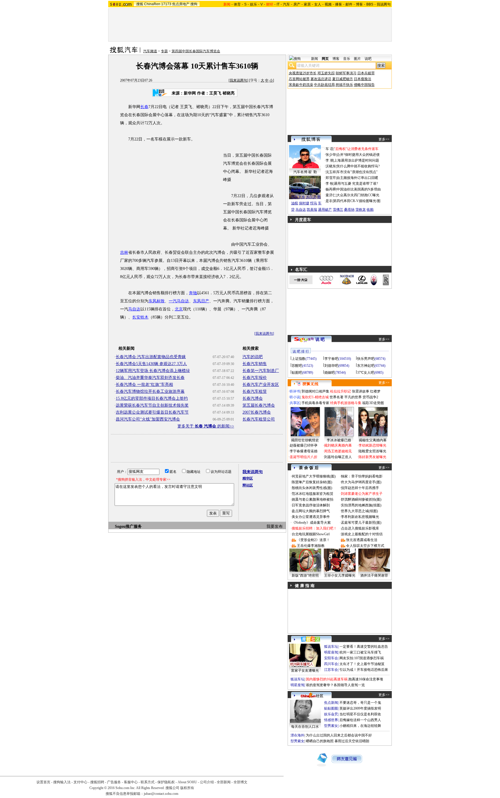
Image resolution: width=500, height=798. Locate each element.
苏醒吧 (297, 366)
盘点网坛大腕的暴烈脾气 (311, 511)
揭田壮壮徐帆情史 (305, 440)
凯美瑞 (312, 210)
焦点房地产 (181, 4)
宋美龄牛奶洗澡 (301, 85)
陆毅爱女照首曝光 (372, 451)
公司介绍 (207, 782)
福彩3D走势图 (373, 403)
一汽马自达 (179, 301)
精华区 (247, 478)
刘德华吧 (331, 366)
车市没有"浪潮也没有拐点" (357, 172)
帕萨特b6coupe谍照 (305, 185)
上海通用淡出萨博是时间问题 (356, 160)
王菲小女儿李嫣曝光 (339, 575)
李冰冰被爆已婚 (339, 440)
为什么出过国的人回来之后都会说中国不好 (339, 735)
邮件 (348, 4)
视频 (328, 4)
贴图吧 (297, 373)
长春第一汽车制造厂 (260, 371)
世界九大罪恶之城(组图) (359, 511)
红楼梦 (375, 391)
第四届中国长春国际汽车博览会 (196, 51)
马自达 (134, 309)
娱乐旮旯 (331, 714)
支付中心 (80, 782)
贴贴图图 (331, 708)
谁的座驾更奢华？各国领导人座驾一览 (335, 685)
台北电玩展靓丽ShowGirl (311, 534)
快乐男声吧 (365, 359)
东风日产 (201, 301)
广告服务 (114, 782)
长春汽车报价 (254, 377)
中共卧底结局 (324, 85)
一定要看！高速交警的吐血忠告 (363, 647)
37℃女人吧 (365, 373)
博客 (359, 4)
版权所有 (187, 788)
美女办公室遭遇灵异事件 (311, 517)
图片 (357, 59)
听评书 (295, 391)
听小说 (295, 397)
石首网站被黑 (299, 79)
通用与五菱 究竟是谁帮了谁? (356, 184)
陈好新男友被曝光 (372, 457)
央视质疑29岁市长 (303, 73)
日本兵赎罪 (366, 73)
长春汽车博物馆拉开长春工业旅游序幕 (150, 391)
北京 (179, 309)
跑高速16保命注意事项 (365, 679)
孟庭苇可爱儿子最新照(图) (361, 523)
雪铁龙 (360, 210)
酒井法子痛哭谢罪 (374, 575)
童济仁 (331, 195)
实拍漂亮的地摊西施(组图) (361, 505)
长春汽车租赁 (254, 391)
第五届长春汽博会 (258, 405)
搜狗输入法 (62, 782)
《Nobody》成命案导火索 (311, 523)
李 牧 (329, 184)
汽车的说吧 (252, 357)
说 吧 (320, 339)
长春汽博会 (252, 398)
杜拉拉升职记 (340, 391)
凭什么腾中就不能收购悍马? (358, 166)
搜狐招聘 (97, 782)
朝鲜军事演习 (346, 73)
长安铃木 (140, 317)
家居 (307, 4)
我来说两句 (238, 80)
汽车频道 (150, 51)
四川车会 (331, 664)
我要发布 (274, 526)
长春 (144, 107)
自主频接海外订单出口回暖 (357, 178)
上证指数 (299, 359)
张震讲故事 (360, 391)
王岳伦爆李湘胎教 (311, 546)
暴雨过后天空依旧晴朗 (351, 741)
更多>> (383, 139)
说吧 (368, 59)
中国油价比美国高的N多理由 (359, 189)
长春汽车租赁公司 (258, 419)
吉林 (124, 252)
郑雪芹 (331, 178)
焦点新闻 (331, 703)
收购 (370, 210)
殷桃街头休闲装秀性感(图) (312, 488)
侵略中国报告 (364, 85)
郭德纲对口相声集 (315, 391)
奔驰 (193, 293)
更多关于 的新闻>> (205, 426)
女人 (317, 4)
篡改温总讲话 (320, 79)
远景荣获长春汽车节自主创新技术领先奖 (152, 405)
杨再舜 (331, 189)
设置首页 (43, 782)
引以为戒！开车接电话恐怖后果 (363, 670)
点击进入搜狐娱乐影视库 (360, 528)
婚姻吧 (329, 373)
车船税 (314, 190)
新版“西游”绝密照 (305, 575)
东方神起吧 (365, 366)
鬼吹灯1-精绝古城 (315, 397)
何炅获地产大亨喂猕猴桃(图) (314, 476)
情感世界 (331, 720)
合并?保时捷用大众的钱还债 (358, 155)
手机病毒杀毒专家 (315, 403)
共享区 (295, 403)
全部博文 (240, 782)
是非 (329, 201)
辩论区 (247, 485)
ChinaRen (152, 4)
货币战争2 (370, 397)
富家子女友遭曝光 (305, 671)
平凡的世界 (353, 397)
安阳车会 (331, 658)
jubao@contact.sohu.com (161, 794)
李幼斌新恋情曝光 (372, 445)
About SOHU (187, 782)
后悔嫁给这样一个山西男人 (360, 720)
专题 (164, 51)
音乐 (346, 59)
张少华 (331, 155)
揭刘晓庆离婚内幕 (338, 445)
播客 (338, 4)
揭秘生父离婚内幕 (373, 440)
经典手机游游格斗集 (345, 403)
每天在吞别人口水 (305, 727)
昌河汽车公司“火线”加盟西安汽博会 (148, 419)
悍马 (313, 203)
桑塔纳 (349, 210)
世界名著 (336, 397)
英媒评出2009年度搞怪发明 (360, 708)
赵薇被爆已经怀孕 (303, 445)
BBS (369, 4)
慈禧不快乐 (344, 85)
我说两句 (384, 4)
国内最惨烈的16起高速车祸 (327, 679)
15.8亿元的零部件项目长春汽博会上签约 (152, 398)
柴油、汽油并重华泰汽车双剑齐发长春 (150, 377)
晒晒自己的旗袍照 (320, 741)
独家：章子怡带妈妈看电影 (362, 476)
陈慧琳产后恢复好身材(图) (312, 482)
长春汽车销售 (254, 364)
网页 (325, 59)
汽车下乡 (298, 197)
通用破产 (325, 210)
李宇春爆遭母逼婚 (303, 451)
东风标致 (156, 301)
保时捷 (304, 203)
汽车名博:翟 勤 (305, 172)
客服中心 (131, 782)
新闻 (314, 59)
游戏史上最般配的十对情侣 (362, 534)
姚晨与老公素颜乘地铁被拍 (312, 499)
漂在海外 (297, 735)
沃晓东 (331, 166)
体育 (237, 4)
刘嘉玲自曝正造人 (338, 457)
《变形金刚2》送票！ (313, 540)
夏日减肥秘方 (342, 79)
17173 (166, 4)
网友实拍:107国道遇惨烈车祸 (361, 658)
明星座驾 (331, 652)
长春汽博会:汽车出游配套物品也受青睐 (151, 357)
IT (278, 4)
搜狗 (193, 4)
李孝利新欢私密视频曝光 (360, 517)
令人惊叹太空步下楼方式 (365, 546)
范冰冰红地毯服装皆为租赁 (312, 494)
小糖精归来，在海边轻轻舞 (360, 726)
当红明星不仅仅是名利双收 (360, 714)
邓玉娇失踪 (326, 73)
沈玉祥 (331, 172)
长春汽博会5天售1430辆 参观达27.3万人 (151, 364)
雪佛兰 (338, 210)
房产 (296, 4)
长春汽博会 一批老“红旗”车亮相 (144, 384)
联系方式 (148, 782)
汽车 (286, 4)
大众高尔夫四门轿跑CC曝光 (358, 195)
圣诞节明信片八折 (303, 457)
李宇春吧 (331, 359)
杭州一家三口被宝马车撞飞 (360, 652)
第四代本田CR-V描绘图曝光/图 (356, 201)
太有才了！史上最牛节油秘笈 (362, 664)
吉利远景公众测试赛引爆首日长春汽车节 (152, 412)
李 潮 (329, 160)
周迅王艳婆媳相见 (338, 451)
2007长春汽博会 (256, 412)
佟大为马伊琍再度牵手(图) (361, 482)
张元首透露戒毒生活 (361, 540)
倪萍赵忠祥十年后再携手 (360, 488)
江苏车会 (331, 670)
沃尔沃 (311, 197)
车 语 (329, 149)
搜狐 (139, 4)
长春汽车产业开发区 (260, 384)
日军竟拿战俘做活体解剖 (311, 505)
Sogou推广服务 (128, 526)
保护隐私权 (166, 782)
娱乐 (253, 4)
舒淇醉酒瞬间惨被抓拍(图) (361, 499)
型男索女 (331, 726)
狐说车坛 (331, 647)
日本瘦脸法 (362, 79)
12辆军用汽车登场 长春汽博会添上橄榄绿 (153, 371)
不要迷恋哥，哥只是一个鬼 (360, 703)
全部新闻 (224, 782)
